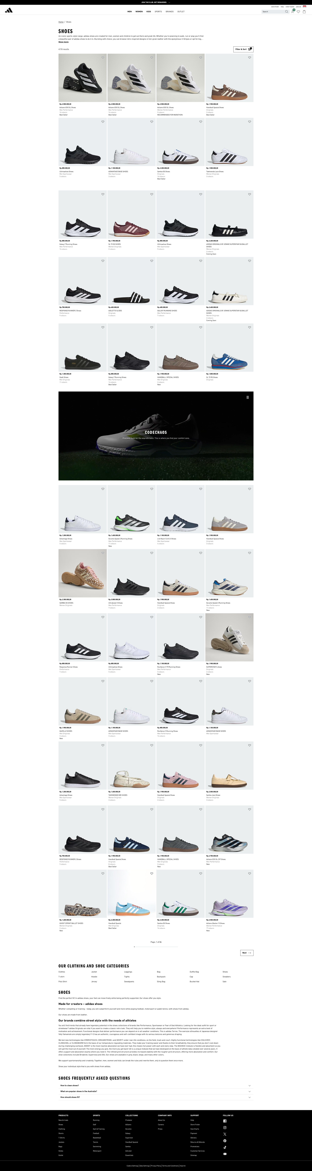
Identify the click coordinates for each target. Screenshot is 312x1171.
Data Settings (145, 1166)
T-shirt (61, 977)
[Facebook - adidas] (238, 1121)
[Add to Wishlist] (103, 58)
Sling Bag (161, 982)
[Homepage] (9, 10)
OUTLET (181, 12)
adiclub (298, 7)
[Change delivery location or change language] (304, 7)
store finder (275, 7)
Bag (158, 972)
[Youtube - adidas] (238, 1154)
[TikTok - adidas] (238, 1147)
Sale (224, 982)
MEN (129, 12)
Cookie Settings (132, 1166)
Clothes (61, 972)
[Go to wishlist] (298, 12)
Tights (127, 977)
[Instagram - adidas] (238, 1128)
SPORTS (158, 12)
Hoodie (94, 977)
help (282, 7)
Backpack (161, 977)
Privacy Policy (156, 1166)
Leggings (128, 972)
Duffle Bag (194, 972)
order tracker (290, 7)
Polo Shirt (62, 982)
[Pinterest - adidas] (238, 1141)
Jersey (94, 982)
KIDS (148, 12)
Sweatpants (129, 982)
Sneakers (227, 977)
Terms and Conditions (170, 1166)
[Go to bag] (304, 12)
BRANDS (170, 12)
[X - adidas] (238, 1134)
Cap (191, 977)
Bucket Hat (194, 982)
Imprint (182, 1166)
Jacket (94, 972)
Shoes (225, 972)
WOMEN (139, 12)
